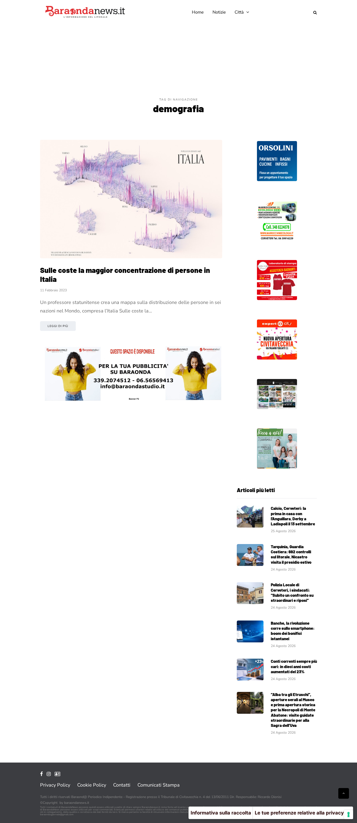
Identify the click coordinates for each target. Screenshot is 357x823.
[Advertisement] (178, 61)
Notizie (219, 12)
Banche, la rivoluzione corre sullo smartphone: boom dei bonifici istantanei (292, 631)
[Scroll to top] (343, 793)
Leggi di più (58, 326)
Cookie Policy (91, 785)
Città (239, 12)
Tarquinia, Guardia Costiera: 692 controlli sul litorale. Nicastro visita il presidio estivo (291, 554)
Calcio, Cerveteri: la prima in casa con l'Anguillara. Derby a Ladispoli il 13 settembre (293, 516)
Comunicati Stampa (158, 785)
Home (198, 12)
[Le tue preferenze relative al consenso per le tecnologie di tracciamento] (348, 814)
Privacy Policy (55, 785)
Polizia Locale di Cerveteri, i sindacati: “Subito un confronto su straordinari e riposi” (292, 592)
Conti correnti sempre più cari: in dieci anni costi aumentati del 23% (294, 666)
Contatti (121, 785)
